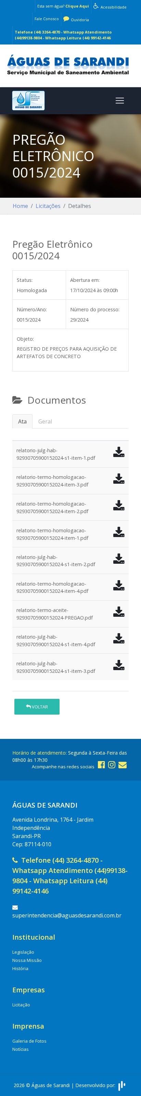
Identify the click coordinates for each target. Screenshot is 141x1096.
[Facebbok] (101, 764)
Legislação (23, 952)
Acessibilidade (113, 7)
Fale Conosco (47, 18)
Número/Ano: (32, 309)
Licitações (48, 206)
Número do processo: (94, 309)
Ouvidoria (79, 19)
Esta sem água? (63, 6)
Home (20, 206)
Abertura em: (85, 280)
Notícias (20, 1049)
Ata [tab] (22, 421)
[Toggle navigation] (120, 100)
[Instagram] (111, 764)
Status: (25, 280)
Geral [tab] (45, 421)
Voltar (39, 707)
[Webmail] (122, 764)
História (20, 968)
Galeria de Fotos (29, 1041)
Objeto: (25, 339)
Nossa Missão (27, 960)
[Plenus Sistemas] (122, 1085)
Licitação (21, 1005)
